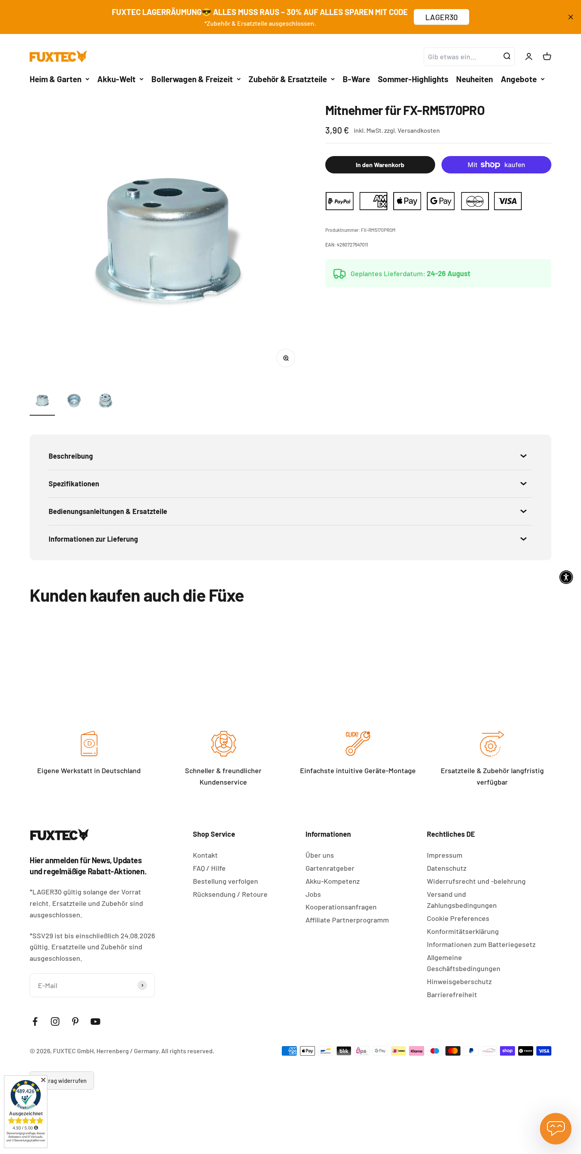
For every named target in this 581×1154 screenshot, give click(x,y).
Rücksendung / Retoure (230, 894)
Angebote (519, 78)
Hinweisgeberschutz (459, 981)
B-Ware (356, 78)
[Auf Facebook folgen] (35, 1021)
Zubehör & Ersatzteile (288, 78)
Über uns (320, 855)
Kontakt (205, 855)
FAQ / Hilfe (209, 868)
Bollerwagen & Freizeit (192, 78)
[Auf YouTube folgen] (95, 1021)
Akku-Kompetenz (333, 881)
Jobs (313, 894)
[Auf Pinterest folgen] (75, 1021)
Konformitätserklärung (463, 931)
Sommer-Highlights (413, 78)
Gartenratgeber (330, 868)
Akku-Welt (116, 78)
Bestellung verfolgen (225, 881)
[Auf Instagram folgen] (55, 1021)
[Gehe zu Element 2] (74, 402)
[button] (566, 577)
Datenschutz (446, 868)
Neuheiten (474, 78)
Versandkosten (419, 130)
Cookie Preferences (458, 918)
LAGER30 (441, 17)
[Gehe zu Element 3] (105, 402)
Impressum (444, 855)
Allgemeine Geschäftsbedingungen (463, 963)
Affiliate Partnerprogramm (347, 919)
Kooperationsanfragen (341, 906)
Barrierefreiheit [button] (452, 994)
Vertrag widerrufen (62, 1080)
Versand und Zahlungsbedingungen (462, 900)
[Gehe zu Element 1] (42, 402)
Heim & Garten (55, 78)
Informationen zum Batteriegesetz (481, 944)
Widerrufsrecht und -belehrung (476, 881)
